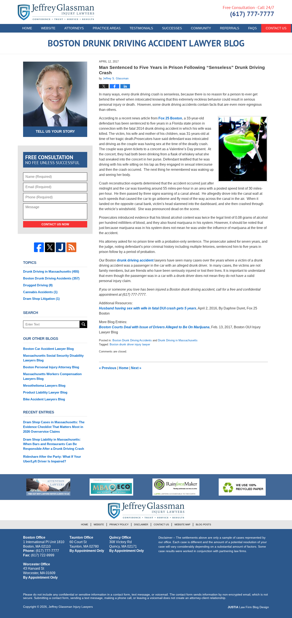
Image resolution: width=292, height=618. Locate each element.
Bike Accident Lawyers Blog (44, 399)
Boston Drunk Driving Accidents (132, 340)
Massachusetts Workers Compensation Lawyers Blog (52, 376)
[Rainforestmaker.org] (175, 487)
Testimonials (141, 28)
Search (83, 324)
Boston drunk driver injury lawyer (130, 344)
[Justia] (61, 247)
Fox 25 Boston (170, 118)
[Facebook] (39, 247)
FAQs (252, 28)
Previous (107, 368)
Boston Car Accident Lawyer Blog (48, 349)
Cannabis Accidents (40, 292)
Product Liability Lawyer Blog (45, 392)
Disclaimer (141, 524)
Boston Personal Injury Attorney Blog (51, 367)
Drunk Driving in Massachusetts (178, 340)
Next (136, 368)
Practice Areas (107, 28)
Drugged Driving (38, 285)
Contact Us (276, 28)
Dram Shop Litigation (41, 298)
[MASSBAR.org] (111, 487)
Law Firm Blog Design (248, 607)
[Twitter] (50, 247)
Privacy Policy (118, 524)
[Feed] (71, 247)
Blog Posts (203, 524)
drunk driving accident (135, 260)
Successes (172, 28)
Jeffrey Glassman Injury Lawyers (71, 606)
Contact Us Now (55, 224)
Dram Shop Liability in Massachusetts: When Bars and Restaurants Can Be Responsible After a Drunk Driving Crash (53, 444)
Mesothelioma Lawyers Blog (44, 385)
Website (48, 28)
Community (201, 28)
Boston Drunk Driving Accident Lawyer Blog (56, 12)
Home (27, 28)
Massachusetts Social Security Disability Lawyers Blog (53, 358)
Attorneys (74, 28)
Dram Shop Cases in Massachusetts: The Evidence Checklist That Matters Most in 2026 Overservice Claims (53, 426)
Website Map (182, 524)
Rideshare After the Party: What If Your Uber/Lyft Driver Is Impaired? (52, 459)
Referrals (229, 28)
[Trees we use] (242, 487)
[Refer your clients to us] (48, 487)
